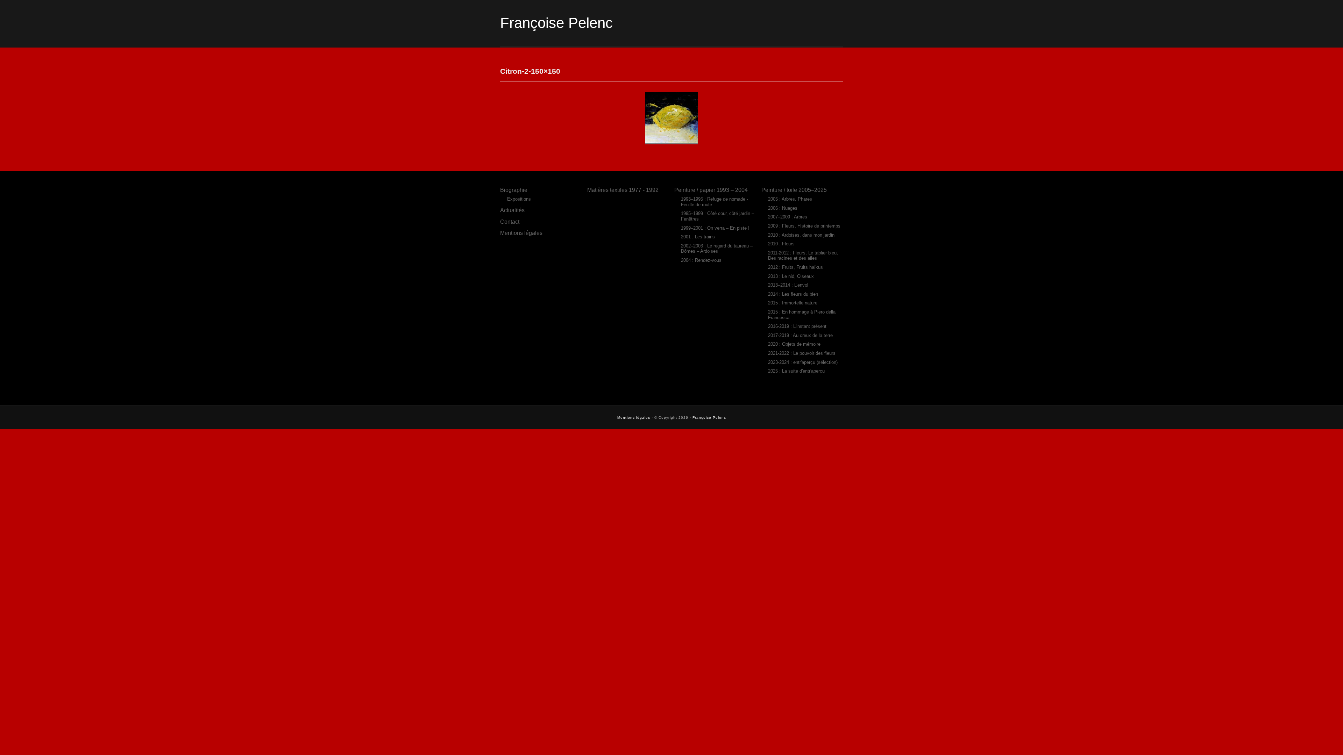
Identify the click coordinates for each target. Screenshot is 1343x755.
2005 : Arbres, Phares (790, 199)
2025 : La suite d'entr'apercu (796, 371)
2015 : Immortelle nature (792, 302)
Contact (509, 221)
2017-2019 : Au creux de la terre (800, 335)
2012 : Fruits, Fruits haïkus (795, 267)
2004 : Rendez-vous (701, 260)
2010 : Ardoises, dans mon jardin (801, 235)
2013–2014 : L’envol (788, 285)
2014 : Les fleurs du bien (793, 294)
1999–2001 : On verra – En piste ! (715, 228)
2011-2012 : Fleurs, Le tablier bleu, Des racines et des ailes (803, 255)
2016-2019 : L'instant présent (797, 326)
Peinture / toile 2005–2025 (794, 190)
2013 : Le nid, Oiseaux (791, 276)
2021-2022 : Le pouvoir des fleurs (802, 353)
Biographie (513, 190)
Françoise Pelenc (556, 23)
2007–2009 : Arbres (787, 217)
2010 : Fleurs (781, 243)
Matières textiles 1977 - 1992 (623, 190)
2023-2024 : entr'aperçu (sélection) (803, 362)
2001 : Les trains (698, 236)
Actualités (512, 210)
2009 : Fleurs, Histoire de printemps (804, 226)
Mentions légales (521, 233)
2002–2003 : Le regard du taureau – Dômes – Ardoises (717, 248)
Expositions (519, 199)
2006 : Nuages (782, 208)
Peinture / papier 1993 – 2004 (711, 190)
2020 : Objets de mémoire (794, 344)
